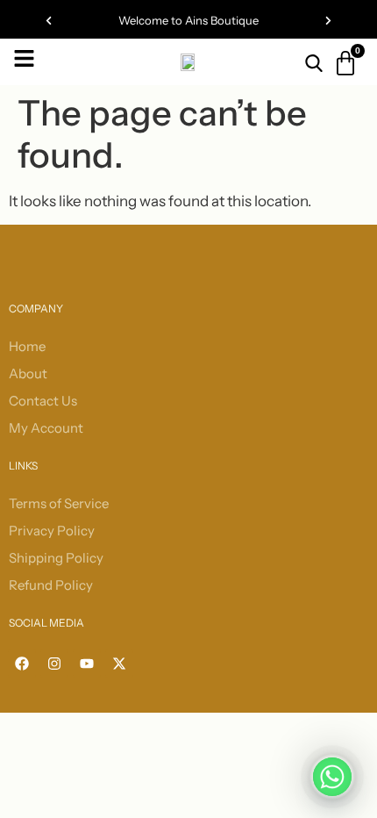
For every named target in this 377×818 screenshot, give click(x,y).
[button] (48, 20)
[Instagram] (54, 663)
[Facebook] (22, 663)
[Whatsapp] (332, 776)
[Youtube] (87, 663)
